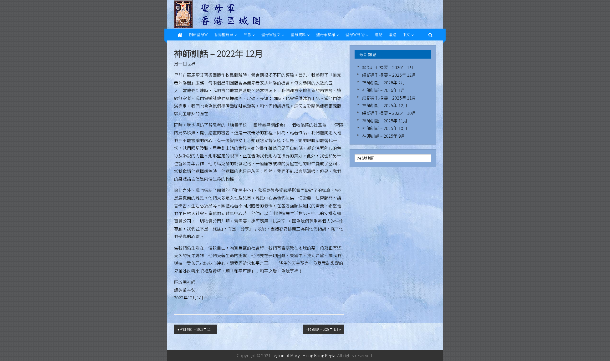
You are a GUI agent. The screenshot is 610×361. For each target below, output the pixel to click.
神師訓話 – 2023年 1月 (322, 329)
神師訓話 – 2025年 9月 (383, 136)
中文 (406, 34)
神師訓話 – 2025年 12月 (384, 105)
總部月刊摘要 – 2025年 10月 (389, 113)
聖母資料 (298, 34)
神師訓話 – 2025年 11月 (384, 120)
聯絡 (392, 34)
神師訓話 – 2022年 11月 (197, 329)
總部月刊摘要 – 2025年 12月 (389, 75)
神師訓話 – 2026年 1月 (383, 90)
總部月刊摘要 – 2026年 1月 (388, 67)
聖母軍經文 (270, 34)
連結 (378, 34)
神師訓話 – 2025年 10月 (384, 128)
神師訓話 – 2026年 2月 (383, 82)
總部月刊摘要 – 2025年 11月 (389, 98)
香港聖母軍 (223, 34)
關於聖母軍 (198, 34)
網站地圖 (365, 158)
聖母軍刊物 (355, 34)
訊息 (247, 34)
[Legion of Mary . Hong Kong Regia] (180, 34)
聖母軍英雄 (325, 34)
